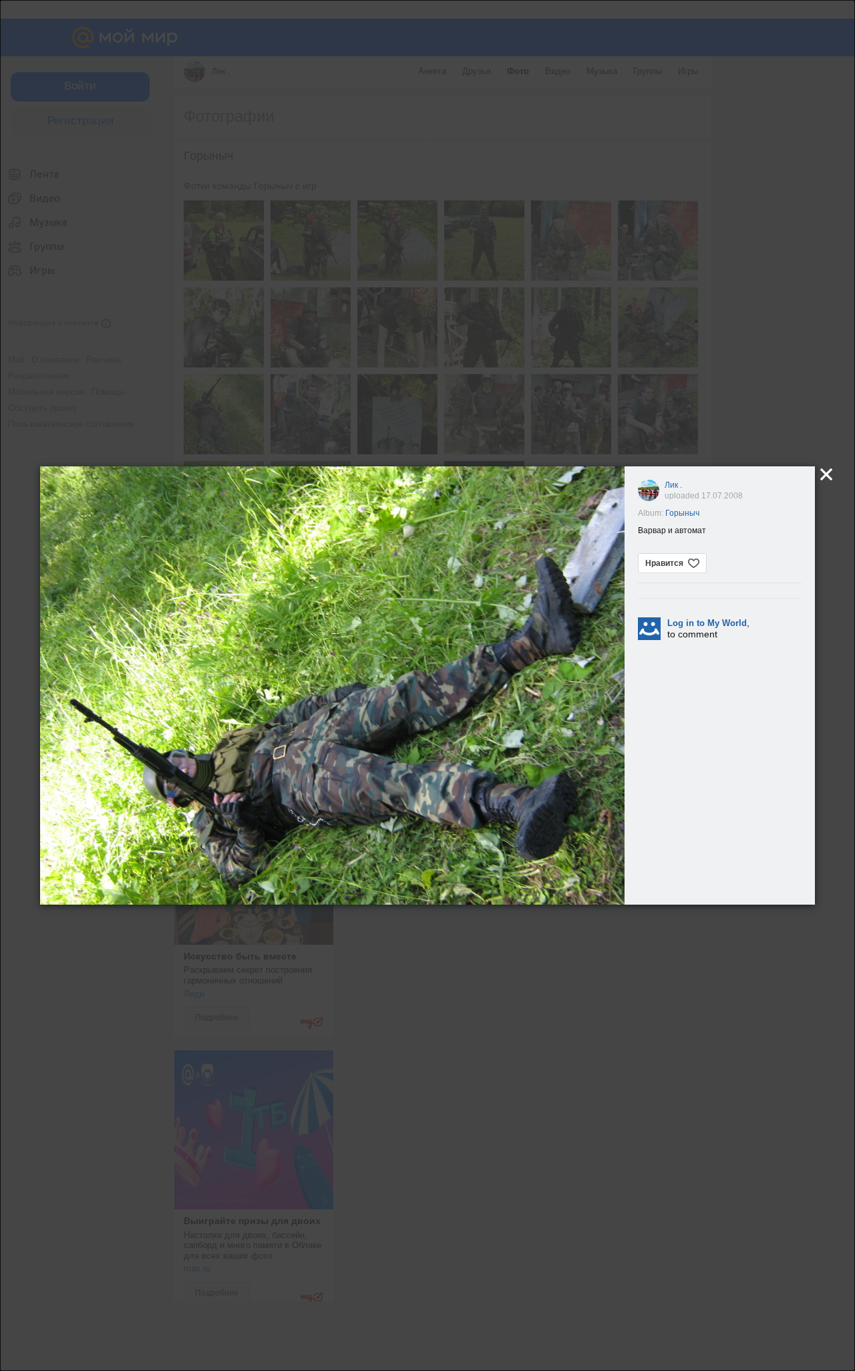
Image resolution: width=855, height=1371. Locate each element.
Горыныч (682, 513)
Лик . (673, 485)
